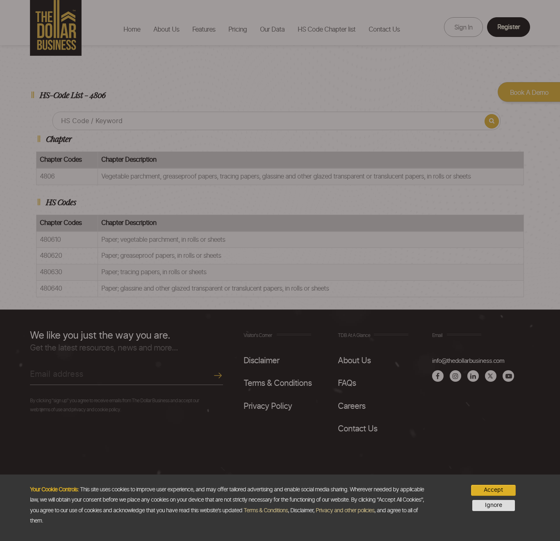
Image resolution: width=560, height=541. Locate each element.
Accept (493, 490)
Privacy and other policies (345, 510)
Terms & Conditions (266, 510)
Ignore (493, 505)
